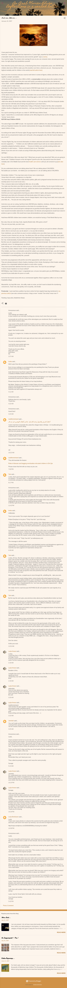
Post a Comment (8, 905)
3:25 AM (10, 729)
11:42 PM (11, 505)
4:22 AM (10, 403)
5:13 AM (10, 766)
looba (10, 361)
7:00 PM (10, 469)
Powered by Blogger (34, 981)
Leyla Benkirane (13, 817)
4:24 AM (10, 414)
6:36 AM (10, 550)
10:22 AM (11, 452)
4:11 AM (10, 392)
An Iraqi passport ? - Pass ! (9, 938)
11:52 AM (11, 646)
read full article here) (36, 70)
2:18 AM (10, 663)
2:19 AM (10, 681)
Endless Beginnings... (8, 958)
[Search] (65, 3)
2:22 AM (10, 715)
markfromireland (13, 419)
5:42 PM (10, 901)
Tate (9, 474)
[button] (65, 18)
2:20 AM (10, 697)
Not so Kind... (6, 917)
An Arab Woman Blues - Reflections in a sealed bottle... (33, 5)
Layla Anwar (12, 651)
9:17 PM (10, 482)
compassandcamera (37, 984)
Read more (61, 932)
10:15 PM (11, 782)
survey (45, 57)
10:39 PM (11, 828)
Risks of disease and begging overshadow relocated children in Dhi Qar (30, 463)
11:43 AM (11, 590)
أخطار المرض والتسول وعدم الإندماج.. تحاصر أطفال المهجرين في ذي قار (29, 421)
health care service (35, 161)
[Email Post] (6, 304)
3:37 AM (10, 356)
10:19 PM (11, 811)
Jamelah (11, 720)
